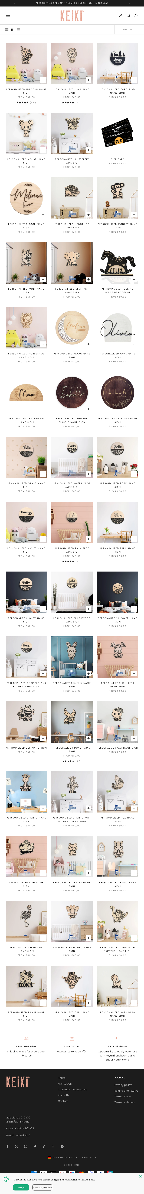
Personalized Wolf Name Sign (26, 290)
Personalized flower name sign (117, 620)
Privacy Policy (88, 1179)
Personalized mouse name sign (26, 161)
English (87, 1157)
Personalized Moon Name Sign (72, 355)
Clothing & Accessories (72, 1089)
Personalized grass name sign (26, 485)
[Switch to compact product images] (18, 29)
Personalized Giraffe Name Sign (26, 819)
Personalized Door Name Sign (26, 226)
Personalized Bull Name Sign (72, 1014)
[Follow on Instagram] (25, 1146)
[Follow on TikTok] (44, 1146)
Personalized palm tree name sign (72, 550)
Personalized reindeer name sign (117, 684)
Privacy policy (123, 1085)
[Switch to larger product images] (6, 29)
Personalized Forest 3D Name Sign (117, 91)
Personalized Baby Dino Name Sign (117, 1014)
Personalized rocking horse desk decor (118, 290)
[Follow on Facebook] (7, 1146)
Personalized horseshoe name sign (26, 355)
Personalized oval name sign (118, 355)
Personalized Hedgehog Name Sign (72, 226)
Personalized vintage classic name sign (72, 420)
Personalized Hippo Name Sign (117, 884)
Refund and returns (126, 1090)
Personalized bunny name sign (72, 684)
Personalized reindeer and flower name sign (26, 684)
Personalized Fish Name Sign (26, 884)
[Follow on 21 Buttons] (62, 1146)
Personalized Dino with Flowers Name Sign (117, 949)
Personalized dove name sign (72, 749)
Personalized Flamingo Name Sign (26, 949)
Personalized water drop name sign (72, 485)
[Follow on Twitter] (16, 1146)
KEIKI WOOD (65, 1083)
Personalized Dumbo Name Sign (72, 949)
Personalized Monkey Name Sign (118, 226)
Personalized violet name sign (26, 550)
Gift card (118, 159)
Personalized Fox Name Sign (118, 819)
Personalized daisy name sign (26, 620)
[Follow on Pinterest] (35, 1146)
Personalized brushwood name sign (72, 620)
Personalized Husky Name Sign (72, 884)
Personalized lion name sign (72, 91)
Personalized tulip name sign (118, 550)
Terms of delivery (125, 1102)
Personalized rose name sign (118, 485)
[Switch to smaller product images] (12, 29)
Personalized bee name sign (26, 747)
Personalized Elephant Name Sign (72, 290)
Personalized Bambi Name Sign (26, 1014)
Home (62, 1078)
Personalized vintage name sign (117, 420)
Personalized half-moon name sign (26, 420)
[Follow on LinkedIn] (53, 1146)
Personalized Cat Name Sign (117, 747)
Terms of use (122, 1096)
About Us (63, 1095)
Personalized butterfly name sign (72, 161)
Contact (63, 1101)
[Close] (140, 1176)
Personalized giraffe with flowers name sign (72, 819)
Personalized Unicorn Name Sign (26, 91)
